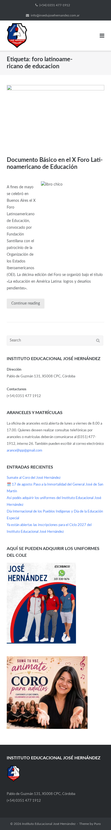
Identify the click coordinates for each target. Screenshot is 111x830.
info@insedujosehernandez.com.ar (55, 15)
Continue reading (25, 303)
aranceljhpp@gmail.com (24, 450)
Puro (97, 823)
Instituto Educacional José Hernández (48, 823)
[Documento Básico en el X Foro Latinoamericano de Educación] (55, 117)
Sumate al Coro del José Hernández (34, 478)
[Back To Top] (97, 816)
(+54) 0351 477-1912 (54, 5)
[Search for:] (55, 341)
